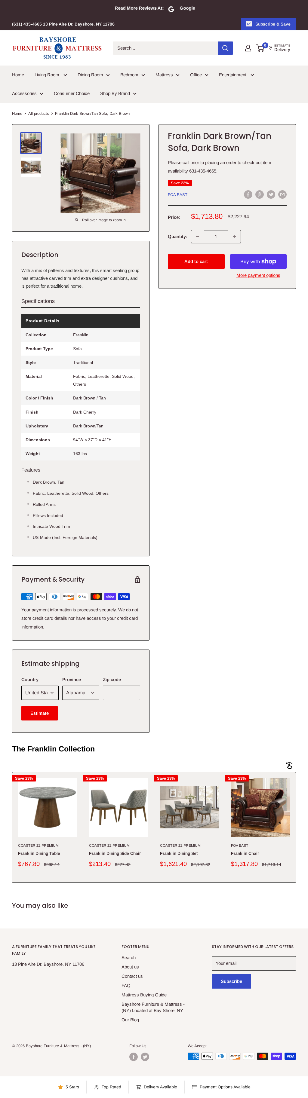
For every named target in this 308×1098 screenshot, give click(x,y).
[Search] (225, 48)
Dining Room (90, 74)
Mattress (164, 74)
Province (71, 679)
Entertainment (233, 74)
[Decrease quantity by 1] (197, 236)
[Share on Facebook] (248, 194)
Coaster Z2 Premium (38, 845)
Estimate (39, 713)
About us (130, 966)
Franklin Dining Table (39, 853)
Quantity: (177, 236)
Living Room (47, 74)
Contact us (132, 976)
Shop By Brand (115, 93)
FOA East (177, 194)
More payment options (258, 275)
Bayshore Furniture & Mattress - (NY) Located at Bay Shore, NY (153, 1007)
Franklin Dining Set (179, 853)
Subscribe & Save (273, 24)
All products (38, 113)
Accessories (24, 93)
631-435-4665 (202, 170)
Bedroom (129, 74)
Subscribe (231, 981)
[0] (260, 48)
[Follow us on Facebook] (133, 1057)
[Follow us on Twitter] (145, 1057)
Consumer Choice (72, 93)
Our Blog (130, 1019)
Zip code (112, 679)
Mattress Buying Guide (144, 994)
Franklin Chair (245, 853)
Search (129, 957)
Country (29, 679)
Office (196, 74)
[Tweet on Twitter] (271, 194)
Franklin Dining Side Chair (115, 853)
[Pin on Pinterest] (259, 194)
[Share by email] (282, 194)
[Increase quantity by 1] (234, 236)
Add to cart (196, 261)
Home (18, 74)
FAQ (126, 985)
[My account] (248, 48)
